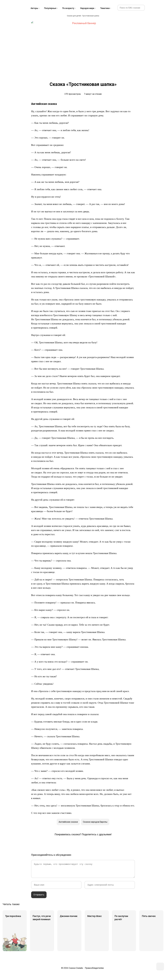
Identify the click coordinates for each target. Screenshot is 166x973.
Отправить (38, 894)
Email (105, 842)
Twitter (68, 842)
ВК (54, 842)
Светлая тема (158, 7)
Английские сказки (68, 822)
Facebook (61, 842)
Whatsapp (97, 842)
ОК (75, 842)
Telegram (90, 842)
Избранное (152, 7)
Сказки (12, 5)
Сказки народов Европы (95, 822)
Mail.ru (83, 842)
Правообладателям (94, 968)
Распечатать (112, 842)
